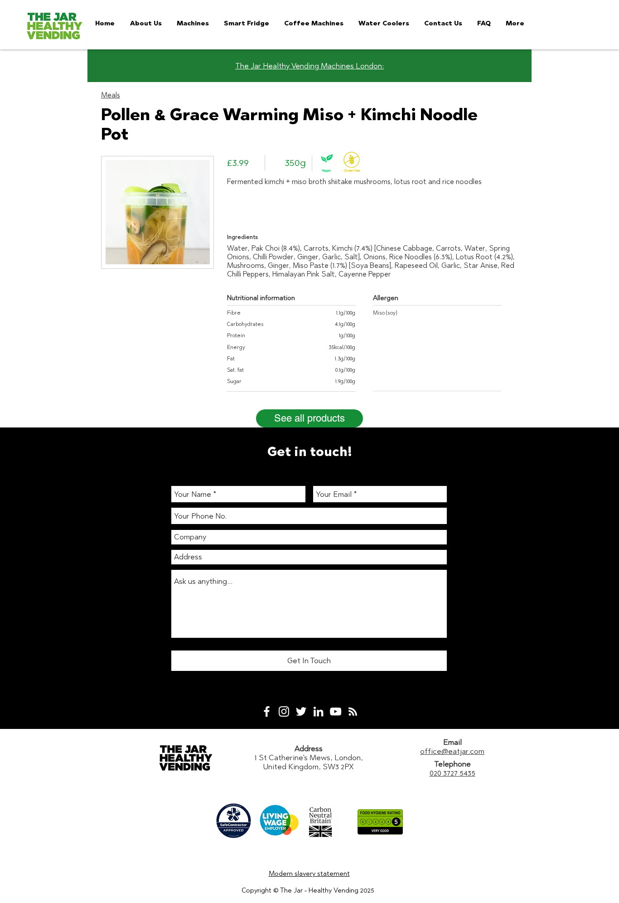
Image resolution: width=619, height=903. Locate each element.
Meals (110, 95)
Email (452, 742)
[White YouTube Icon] (336, 711)
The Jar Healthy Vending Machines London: (309, 65)
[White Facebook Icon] (267, 711)
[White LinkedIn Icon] (318, 711)
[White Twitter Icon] (301, 711)
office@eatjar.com (452, 751)
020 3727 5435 (452, 772)
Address (309, 748)
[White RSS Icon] (353, 711)
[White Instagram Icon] (284, 711)
